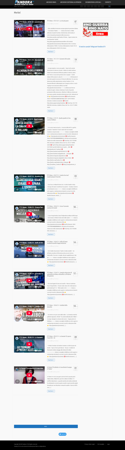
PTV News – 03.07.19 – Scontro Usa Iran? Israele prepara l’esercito (58, 176)
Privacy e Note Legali (90, 444)
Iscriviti (63, 434)
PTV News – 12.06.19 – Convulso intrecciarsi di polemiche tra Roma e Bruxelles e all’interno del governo (59, 274)
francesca (49, 23)
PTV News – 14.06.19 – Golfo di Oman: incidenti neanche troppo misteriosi (57, 242)
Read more (50, 51)
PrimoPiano (56, 23)
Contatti (108, 2)
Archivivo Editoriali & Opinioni (71, 2)
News (53, 23)
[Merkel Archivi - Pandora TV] (24, 2)
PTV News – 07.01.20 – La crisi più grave (58, 21)
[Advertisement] (46, 411)
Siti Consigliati (100, 444)
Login (108, 444)
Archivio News (51, 2)
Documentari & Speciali (93, 2)
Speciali (58, 371)
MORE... (46, 426)
